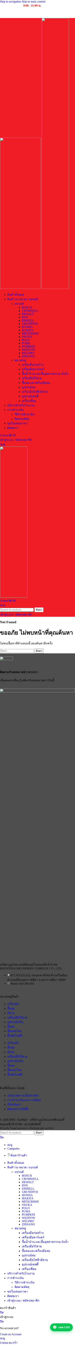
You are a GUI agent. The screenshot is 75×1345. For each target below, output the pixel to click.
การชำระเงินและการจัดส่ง (24, 1100)
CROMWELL (30, 310)
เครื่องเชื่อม (29, 400)
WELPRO (28, 352)
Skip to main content (33, 1)
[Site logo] (21, 287)
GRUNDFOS (30, 323)
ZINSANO (28, 356)
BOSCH (27, 307)
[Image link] (37, 691)
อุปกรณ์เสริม (15, 1022)
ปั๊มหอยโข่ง (14, 1031)
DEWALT (28, 313)
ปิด (2, 1137)
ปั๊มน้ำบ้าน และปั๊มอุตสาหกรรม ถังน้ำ (45, 373)
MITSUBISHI (30, 333)
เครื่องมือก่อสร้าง (33, 364)
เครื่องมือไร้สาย (32, 378)
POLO (26, 339)
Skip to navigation (11, 1)
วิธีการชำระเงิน (24, 414)
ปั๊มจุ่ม (11, 1008)
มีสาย (10, 1013)
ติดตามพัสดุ (22, 418)
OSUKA (27, 336)
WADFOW (28, 349)
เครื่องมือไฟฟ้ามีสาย (35, 391)
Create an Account (10, 1334)
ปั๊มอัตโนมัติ (14, 1035)
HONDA (27, 326)
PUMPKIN (28, 346)
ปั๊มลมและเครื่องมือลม (36, 382)
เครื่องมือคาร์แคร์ (33, 369)
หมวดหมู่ (20, 360)
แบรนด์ (19, 303)
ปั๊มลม (11, 1026)
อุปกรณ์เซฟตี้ (30, 396)
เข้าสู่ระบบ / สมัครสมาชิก (23, 1300)
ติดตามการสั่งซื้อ (18, 1109)
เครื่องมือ (13, 1004)
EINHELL (28, 320)
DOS (25, 317)
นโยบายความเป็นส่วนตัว (23, 1095)
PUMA (26, 343)
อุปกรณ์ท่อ (28, 387)
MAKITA (27, 330)
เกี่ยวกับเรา (14, 1104)
